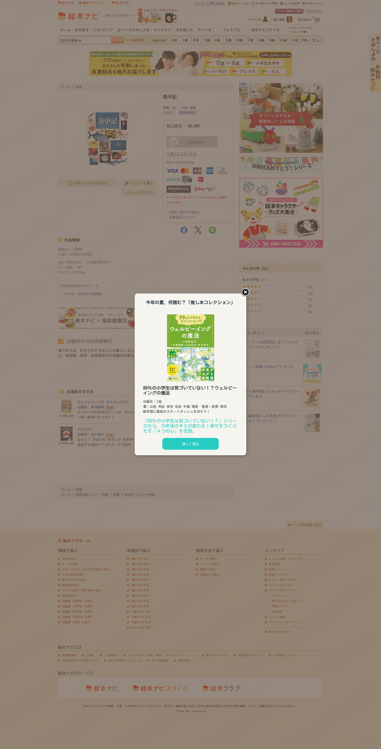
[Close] (246, 292)
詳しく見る (190, 443)
